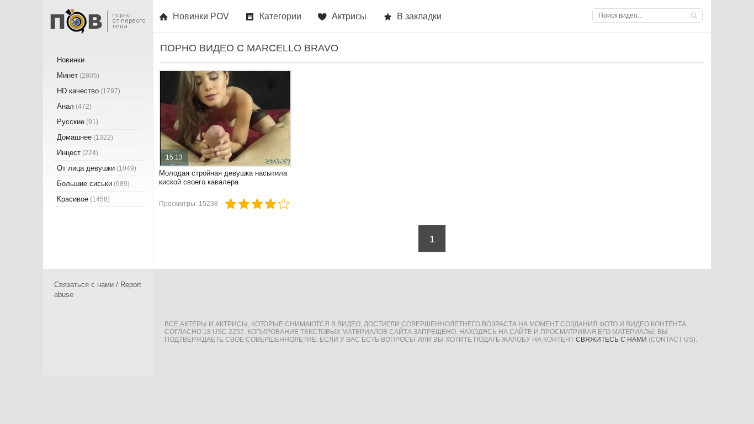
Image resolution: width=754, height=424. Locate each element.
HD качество (88, 91)
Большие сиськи (93, 183)
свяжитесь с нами (611, 339)
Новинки (70, 60)
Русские (77, 122)
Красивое (83, 199)
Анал (74, 106)
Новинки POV (201, 16)
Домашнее (85, 137)
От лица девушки (96, 168)
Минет (78, 75)
